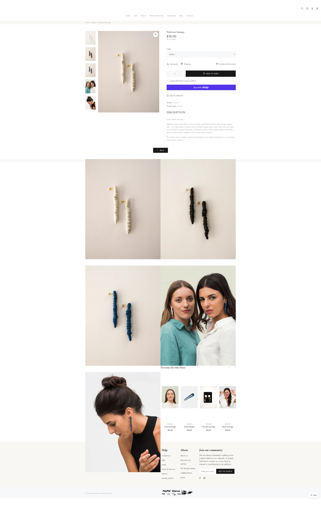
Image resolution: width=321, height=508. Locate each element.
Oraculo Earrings (208, 426)
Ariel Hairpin (189, 426)
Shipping (187, 64)
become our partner (186, 462)
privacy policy (167, 478)
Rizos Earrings (227, 426)
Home (87, 22)
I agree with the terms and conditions (183, 81)
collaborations (186, 472)
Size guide (174, 64)
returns (164, 473)
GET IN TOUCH (225, 471)
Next (234, 366)
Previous (229, 366)
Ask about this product (227, 64)
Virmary (93, 22)
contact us (166, 455)
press (164, 464)
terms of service (168, 469)
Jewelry (179, 106)
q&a (163, 460)
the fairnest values (188, 468)
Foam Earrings (170, 426)
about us (184, 455)
